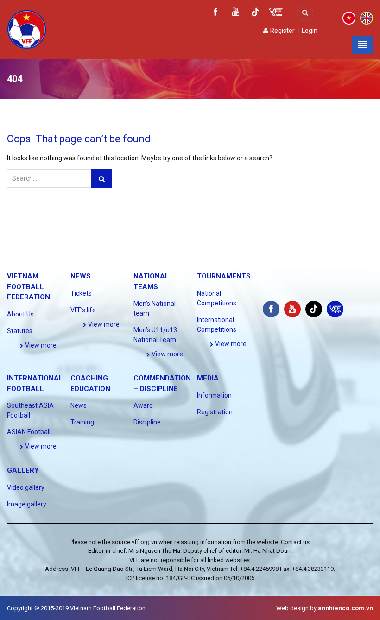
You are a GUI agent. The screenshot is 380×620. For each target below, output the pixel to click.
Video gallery (25, 487)
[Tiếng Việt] (348, 17)
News (80, 276)
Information (214, 395)
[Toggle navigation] (362, 45)
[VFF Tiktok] (255, 13)
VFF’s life (83, 310)
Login (309, 30)
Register (282, 30)
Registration (215, 412)
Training (82, 422)
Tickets (81, 293)
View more (40, 345)
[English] (366, 17)
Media (208, 378)
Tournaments (224, 276)
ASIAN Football (29, 432)
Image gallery (26, 504)
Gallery (23, 470)
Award (143, 405)
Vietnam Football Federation (28, 286)
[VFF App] (276, 13)
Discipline (147, 422)
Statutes (19, 331)
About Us (20, 314)
